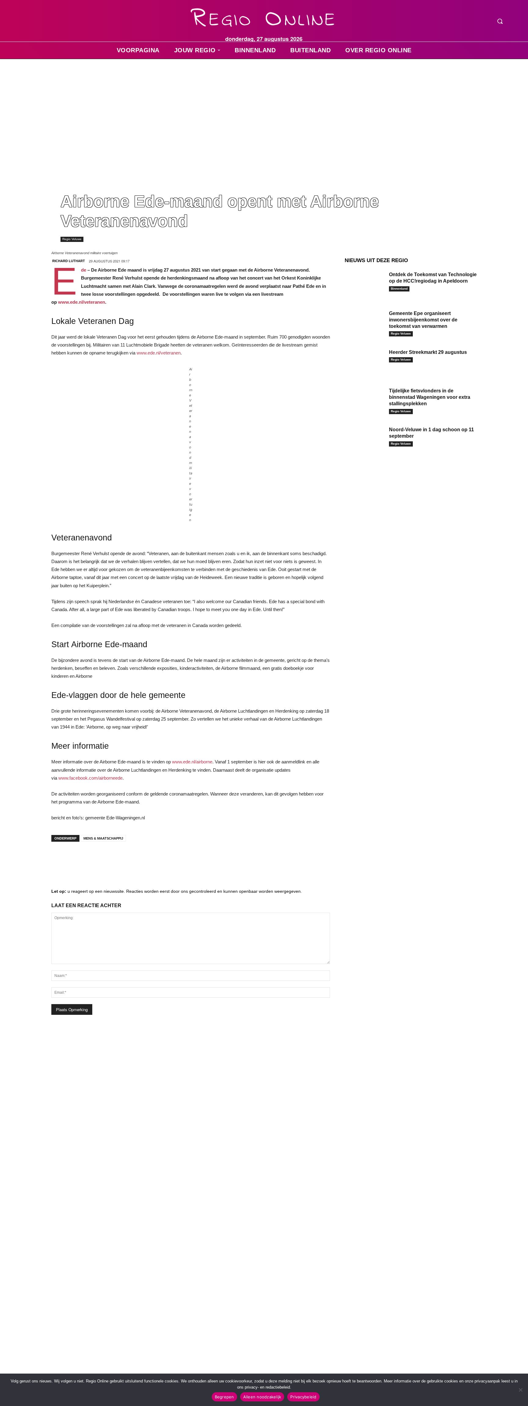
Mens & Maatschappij (103, 838)
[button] (500, 21)
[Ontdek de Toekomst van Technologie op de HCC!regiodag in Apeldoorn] (364, 284)
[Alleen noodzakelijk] (520, 1390)
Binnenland (399, 288)
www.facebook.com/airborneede (90, 778)
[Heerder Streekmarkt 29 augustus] (364, 362)
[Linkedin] (79, 858)
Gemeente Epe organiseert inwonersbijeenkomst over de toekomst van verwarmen (423, 320)
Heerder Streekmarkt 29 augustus (428, 352)
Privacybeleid (303, 1396)
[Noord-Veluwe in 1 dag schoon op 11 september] (364, 439)
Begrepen (224, 1396)
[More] (152, 858)
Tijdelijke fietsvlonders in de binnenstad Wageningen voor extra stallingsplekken (429, 397)
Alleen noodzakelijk (262, 1396)
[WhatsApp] (134, 858)
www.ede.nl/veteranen (81, 302)
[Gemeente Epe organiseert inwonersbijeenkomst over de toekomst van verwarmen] (364, 323)
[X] (115, 858)
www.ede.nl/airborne (192, 761)
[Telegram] (97, 858)
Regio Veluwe (72, 239)
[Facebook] (60, 858)
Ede (83, 270)
